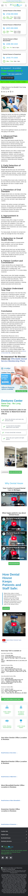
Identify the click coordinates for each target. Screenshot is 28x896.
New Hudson (23, 881)
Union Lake (20, 884)
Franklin (23, 879)
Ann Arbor (18, 875)
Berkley (24, 877)
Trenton (19, 886)
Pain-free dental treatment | (14, 81)
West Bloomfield (8, 885)
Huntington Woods (18, 880)
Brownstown (14, 886)
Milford (19, 881)
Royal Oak (12, 884)
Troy (16, 884)
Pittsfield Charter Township (17, 876)
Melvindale (8, 891)
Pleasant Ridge (23, 883)
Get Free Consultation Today (12, 699)
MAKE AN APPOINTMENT (15, 472)
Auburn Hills (19, 877)
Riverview (23, 886)
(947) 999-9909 (12, 28)
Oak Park (6, 883)
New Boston (9, 890)
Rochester (8, 884)
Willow (17, 890)
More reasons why (14, 563)
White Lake (14, 885)
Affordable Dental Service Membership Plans (14, 360)
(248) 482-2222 (12, 44)
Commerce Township (6, 879)
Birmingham (6, 878)
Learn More (5, 472)
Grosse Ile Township (12, 888)
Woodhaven (23, 885)
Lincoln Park (4, 890)
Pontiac (3, 884)
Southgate (9, 887)
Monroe (24, 891)
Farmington (19, 879)
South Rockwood (14, 889)
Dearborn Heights (18, 891)
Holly (13, 880)
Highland (10, 880)
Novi (2, 883)
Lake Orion (7, 881)
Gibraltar (23, 887)
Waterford (23, 875)
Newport (24, 890)
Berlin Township (6, 892)
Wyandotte (8, 889)
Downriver (14, 887)
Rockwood (19, 888)
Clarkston (18, 878)
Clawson (22, 878)
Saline (25, 876)
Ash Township (13, 892)
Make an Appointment (8, 77)
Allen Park (21, 889)
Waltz (14, 890)
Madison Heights (13, 881)
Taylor (25, 889)
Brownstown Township (7, 886)
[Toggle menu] (2, 5)
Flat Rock (19, 887)
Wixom (18, 885)
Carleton (20, 890)
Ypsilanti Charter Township (11, 877)
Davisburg (14, 879)
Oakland (10, 883)
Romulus (4, 891)
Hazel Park (4, 880)
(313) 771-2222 (12, 57)
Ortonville (14, 883)
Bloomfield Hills (12, 878)
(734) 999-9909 (12, 14)
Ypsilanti (3, 877)
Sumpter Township (21, 892)
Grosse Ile (5, 888)
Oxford (18, 883)
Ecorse (12, 891)
